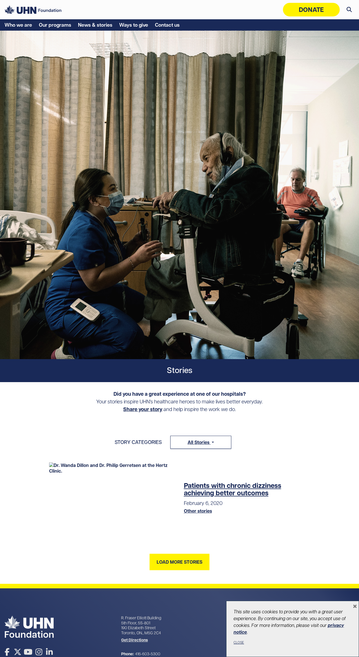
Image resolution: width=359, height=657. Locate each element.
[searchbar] (349, 9)
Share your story (142, 409)
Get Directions (134, 640)
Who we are (18, 25)
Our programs (55, 25)
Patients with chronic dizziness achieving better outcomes (232, 489)
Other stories (198, 511)
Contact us (167, 25)
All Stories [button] (199, 442)
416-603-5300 (147, 653)
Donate (311, 10)
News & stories (95, 25)
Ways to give (133, 25)
